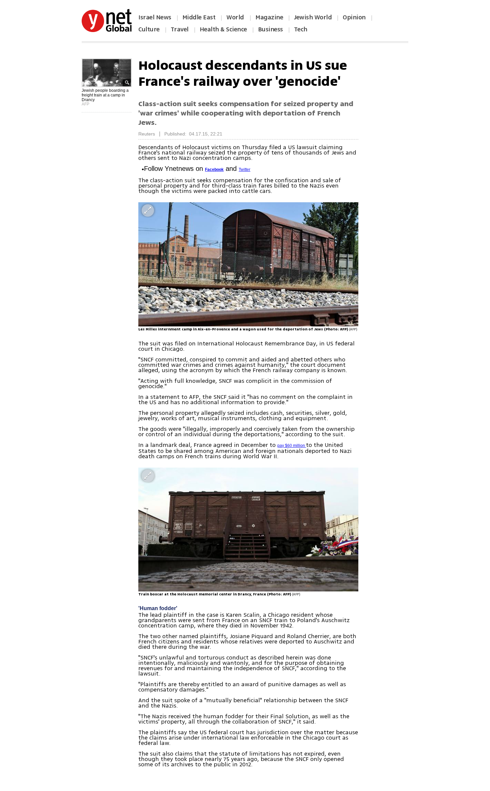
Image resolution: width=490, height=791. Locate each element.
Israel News (154, 17)
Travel (180, 29)
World (235, 17)
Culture (149, 29)
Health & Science (223, 29)
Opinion (354, 17)
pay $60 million (291, 445)
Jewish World (313, 17)
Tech (300, 29)
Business (270, 29)
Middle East (199, 17)
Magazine (269, 17)
